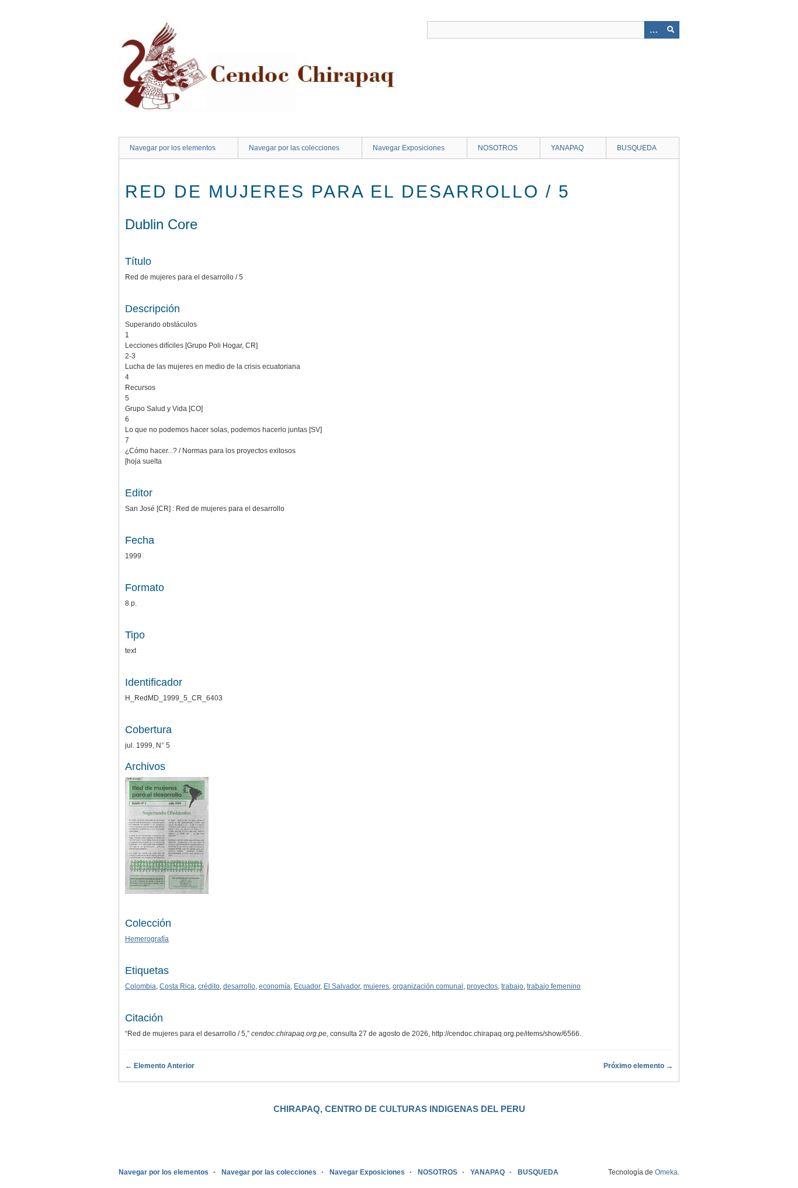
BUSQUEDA (637, 148)
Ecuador (307, 986)
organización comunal (428, 986)
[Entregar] (670, 30)
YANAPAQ (567, 148)
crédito (209, 986)
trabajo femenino (554, 986)
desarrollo (239, 986)
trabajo (512, 986)
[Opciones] (653, 30)
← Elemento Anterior (160, 1066)
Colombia (140, 986)
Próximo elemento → (638, 1066)
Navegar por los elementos (173, 148)
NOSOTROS (498, 148)
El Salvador (342, 986)
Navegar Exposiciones (409, 148)
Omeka (666, 1172)
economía (274, 986)
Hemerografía (147, 939)
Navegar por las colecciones (294, 148)
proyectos (482, 986)
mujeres (376, 986)
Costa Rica (177, 986)
